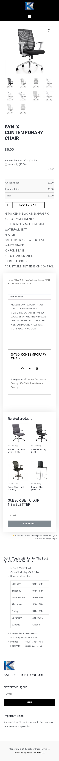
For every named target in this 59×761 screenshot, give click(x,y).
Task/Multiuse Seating (34, 280)
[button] (30, 17)
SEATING (19, 280)
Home (10, 280)
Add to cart (28, 205)
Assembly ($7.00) (17, 164)
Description (16, 296)
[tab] (29, 297)
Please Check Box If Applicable (21, 160)
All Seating (28, 380)
